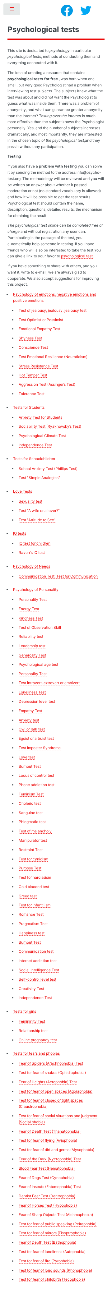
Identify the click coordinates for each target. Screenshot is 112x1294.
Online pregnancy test (38, 1040)
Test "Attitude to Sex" (37, 520)
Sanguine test (31, 812)
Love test (27, 757)
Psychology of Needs (31, 566)
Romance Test (31, 914)
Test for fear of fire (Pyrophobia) (46, 1261)
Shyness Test (30, 338)
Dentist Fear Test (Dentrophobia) (47, 1196)
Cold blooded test (34, 886)
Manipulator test (33, 840)
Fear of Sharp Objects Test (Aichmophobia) (56, 1214)
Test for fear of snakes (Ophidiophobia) (52, 1072)
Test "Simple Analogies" (39, 477)
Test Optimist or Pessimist (41, 319)
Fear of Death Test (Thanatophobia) (50, 1131)
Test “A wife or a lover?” (39, 510)
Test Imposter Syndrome (40, 747)
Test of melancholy (35, 831)
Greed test (28, 896)
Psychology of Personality (35, 589)
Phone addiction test (36, 784)
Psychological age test (38, 664)
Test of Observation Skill (40, 627)
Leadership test (32, 645)
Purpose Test (30, 868)
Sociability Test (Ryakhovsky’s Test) (50, 426)
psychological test (77, 256)
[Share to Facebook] (66, 10)
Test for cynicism (33, 859)
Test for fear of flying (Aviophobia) (48, 1140)
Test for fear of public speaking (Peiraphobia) (57, 1224)
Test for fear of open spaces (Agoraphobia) (55, 1091)
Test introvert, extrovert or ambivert (49, 682)
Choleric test (30, 803)
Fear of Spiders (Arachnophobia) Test (51, 1063)
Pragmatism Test (33, 923)
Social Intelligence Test (39, 970)
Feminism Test (31, 794)
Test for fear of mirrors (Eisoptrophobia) (52, 1233)
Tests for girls (24, 1011)
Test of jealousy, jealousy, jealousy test (52, 310)
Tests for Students (28, 407)
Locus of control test (36, 775)
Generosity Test (32, 655)
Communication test (36, 951)
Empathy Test (30, 710)
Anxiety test (29, 720)
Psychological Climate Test (42, 435)
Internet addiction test (38, 960)
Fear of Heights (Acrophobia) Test (48, 1082)
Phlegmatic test (32, 821)
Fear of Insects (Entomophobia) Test (50, 1186)
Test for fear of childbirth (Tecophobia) (52, 1279)
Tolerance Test (31, 393)
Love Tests (22, 491)
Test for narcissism (35, 877)
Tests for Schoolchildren (34, 458)
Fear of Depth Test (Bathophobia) (47, 1242)
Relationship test (33, 1030)
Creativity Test (31, 988)
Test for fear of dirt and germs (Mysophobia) (56, 1149)
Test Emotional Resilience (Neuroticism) (53, 356)
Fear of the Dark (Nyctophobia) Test (50, 1159)
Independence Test (35, 445)
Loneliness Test (32, 692)
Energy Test (29, 608)
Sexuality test (30, 501)
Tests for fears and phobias (36, 1053)
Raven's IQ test (32, 552)
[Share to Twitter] (85, 10)
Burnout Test (30, 766)
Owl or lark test (32, 729)
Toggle (12, 10)
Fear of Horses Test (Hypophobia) (48, 1205)
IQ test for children (34, 543)
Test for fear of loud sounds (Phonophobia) (55, 1270)
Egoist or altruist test (36, 738)
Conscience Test (33, 347)
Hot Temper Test (33, 375)
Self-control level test (37, 979)
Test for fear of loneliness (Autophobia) (52, 1251)
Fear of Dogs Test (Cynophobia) (46, 1177)
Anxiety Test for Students (40, 417)
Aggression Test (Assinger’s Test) (47, 384)
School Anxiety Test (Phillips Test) (48, 468)
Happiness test (31, 933)
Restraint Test (31, 849)
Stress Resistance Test (38, 366)
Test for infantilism (34, 905)
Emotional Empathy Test (39, 328)
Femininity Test (32, 1021)
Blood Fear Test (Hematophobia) (47, 1168)
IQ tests (19, 533)
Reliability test (31, 636)
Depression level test (37, 701)
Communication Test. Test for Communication (58, 576)
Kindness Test (31, 618)
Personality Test (33, 599)
